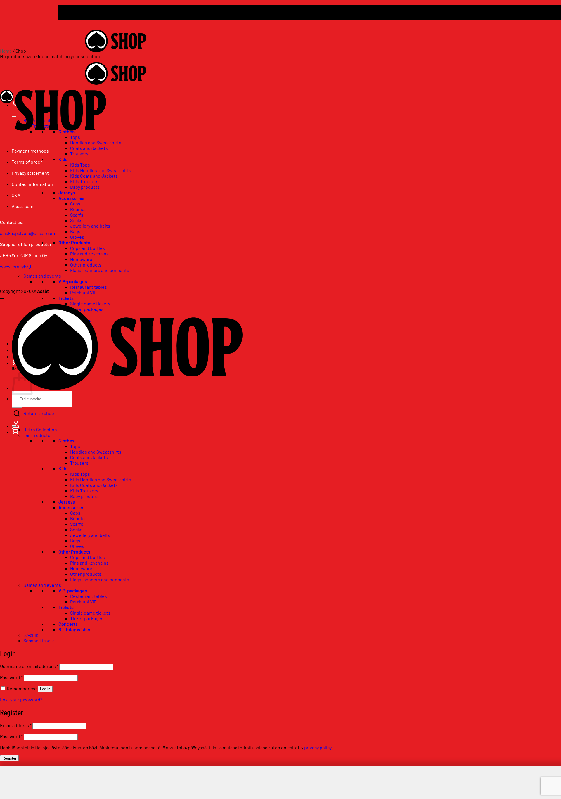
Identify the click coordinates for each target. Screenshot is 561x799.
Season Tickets (39, 640)
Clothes (66, 440)
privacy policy (317, 747)
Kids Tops (80, 164)
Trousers (79, 153)
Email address (16, 725)
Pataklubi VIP (83, 292)
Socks (76, 220)
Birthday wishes (74, 629)
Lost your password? (21, 699)
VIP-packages (72, 281)
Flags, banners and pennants (99, 270)
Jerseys (66, 192)
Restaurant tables (88, 287)
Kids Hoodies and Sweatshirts (100, 170)
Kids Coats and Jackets (94, 176)
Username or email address (29, 666)
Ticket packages (86, 618)
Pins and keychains (89, 253)
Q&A (16, 195)
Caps (75, 203)
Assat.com (22, 206)
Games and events (42, 276)
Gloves (77, 237)
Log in (45, 689)
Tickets (66, 298)
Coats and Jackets (89, 148)
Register (9, 758)
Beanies (78, 209)
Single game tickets (90, 303)
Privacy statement (30, 173)
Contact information (32, 184)
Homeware (81, 259)
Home (6, 50)
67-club (31, 635)
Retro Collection (40, 429)
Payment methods (30, 150)
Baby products (85, 187)
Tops (75, 446)
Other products (85, 264)
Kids (62, 159)
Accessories (71, 198)
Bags (75, 231)
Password (11, 677)
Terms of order (27, 162)
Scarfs (76, 214)
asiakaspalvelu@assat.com (27, 233)
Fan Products (36, 435)
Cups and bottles (87, 248)
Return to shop (38, 413)
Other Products (74, 242)
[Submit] (17, 414)
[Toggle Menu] (14, 426)
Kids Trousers (84, 181)
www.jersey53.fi (16, 266)
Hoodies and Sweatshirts (95, 142)
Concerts (68, 624)
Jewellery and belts (90, 226)
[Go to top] (2, 298)
